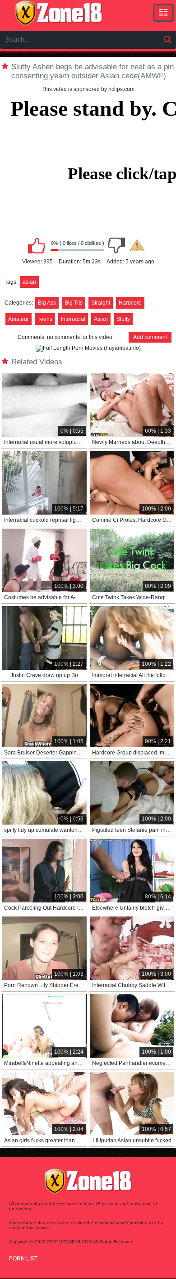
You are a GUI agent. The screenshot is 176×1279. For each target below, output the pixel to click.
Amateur (18, 319)
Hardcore (130, 303)
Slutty (123, 319)
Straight (100, 303)
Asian (101, 319)
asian (29, 282)
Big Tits (74, 303)
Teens (44, 319)
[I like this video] (36, 245)
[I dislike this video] (116, 245)
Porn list (23, 1258)
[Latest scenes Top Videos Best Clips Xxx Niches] (163, 13)
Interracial (73, 319)
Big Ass (47, 303)
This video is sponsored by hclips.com (88, 89)
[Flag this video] (137, 245)
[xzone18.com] (58, 13)
